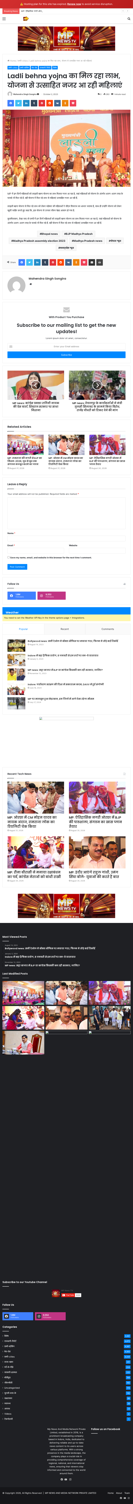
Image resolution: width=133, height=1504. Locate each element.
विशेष (55, 67)
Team (127, 1493)
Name (11, 533)
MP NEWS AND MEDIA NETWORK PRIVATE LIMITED (70, 1493)
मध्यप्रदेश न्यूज (67, 247)
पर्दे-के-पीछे (8, 1367)
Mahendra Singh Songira (24, 94)
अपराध (7, 1408)
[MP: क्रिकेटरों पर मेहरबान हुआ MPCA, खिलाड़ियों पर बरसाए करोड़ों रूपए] (110, 1152)
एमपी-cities (23, 60)
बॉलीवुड (7, 1377)
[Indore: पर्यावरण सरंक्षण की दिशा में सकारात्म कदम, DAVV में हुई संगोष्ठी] (16, 689)
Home (12, 60)
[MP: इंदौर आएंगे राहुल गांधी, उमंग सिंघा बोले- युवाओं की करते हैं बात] (97, 852)
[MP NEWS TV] (26, 18)
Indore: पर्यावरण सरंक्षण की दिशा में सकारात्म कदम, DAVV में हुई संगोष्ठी (66, 684)
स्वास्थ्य (7, 1403)
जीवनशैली (8, 1382)
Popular (23, 629)
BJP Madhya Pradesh (79, 233)
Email (11, 545)
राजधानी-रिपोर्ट (45, 67)
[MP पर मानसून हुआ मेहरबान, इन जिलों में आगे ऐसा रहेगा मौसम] (16, 703)
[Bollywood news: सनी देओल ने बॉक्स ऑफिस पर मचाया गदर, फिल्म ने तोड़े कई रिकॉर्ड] (16, 645)
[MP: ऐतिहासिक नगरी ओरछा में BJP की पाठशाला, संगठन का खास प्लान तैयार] (107, 445)
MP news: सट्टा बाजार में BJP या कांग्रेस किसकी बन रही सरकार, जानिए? (65, 670)
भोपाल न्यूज (115, 240)
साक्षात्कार (8, 1398)
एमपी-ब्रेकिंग (24, 67)
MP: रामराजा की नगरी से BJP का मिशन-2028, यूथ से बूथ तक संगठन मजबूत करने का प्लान (24, 461)
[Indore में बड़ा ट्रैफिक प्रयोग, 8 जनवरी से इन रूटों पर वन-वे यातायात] (16, 660)
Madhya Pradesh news (87, 240)
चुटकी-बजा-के (10, 1393)
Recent (65, 629)
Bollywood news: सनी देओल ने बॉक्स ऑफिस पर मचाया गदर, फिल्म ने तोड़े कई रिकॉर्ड (73, 641)
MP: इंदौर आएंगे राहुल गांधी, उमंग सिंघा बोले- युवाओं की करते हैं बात (94, 874)
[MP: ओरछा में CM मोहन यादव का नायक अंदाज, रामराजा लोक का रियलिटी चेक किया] (66, 445)
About (119, 1493)
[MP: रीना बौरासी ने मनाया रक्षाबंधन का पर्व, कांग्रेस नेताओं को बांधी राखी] (35, 852)
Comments (108, 629)
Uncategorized (12, 1388)
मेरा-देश (34, 67)
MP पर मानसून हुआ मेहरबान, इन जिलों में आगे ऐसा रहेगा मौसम (61, 698)
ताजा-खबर (8, 1362)
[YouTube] (66, 1479)
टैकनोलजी (8, 1419)
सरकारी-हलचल (10, 1372)
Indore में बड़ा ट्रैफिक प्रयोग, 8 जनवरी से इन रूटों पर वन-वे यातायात (63, 655)
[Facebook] (63, 1479)
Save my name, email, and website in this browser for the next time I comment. (51, 557)
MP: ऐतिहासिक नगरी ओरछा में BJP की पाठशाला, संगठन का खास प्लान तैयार (51, 11)
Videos (7, 1413)
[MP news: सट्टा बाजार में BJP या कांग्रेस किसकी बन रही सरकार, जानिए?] (16, 674)
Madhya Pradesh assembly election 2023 (39, 240)
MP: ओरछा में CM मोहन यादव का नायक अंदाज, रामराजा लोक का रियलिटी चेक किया (65, 461)
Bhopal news (49, 233)
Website (73, 545)
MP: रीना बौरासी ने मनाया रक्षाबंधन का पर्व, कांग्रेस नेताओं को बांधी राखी (34, 874)
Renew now (74, 4)
